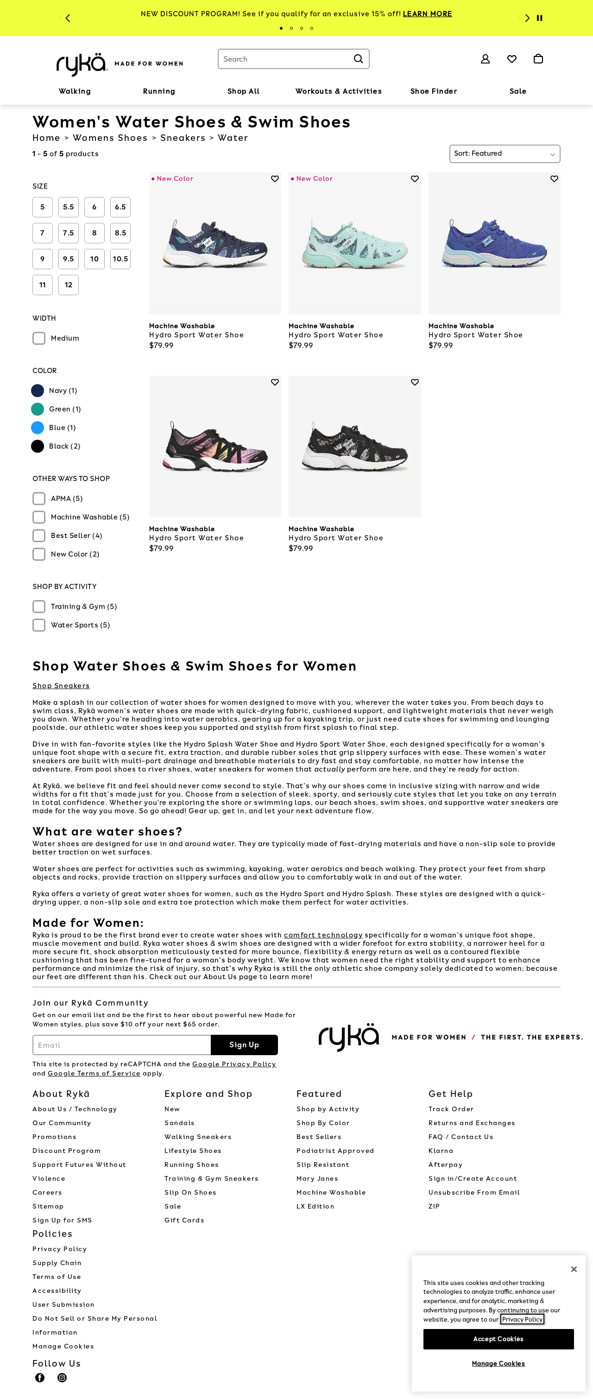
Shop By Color (323, 1123)
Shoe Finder (434, 91)
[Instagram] (62, 1382)
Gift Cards (184, 1220)
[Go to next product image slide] (275, 234)
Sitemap (48, 1206)
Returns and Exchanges (472, 1123)
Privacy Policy (59, 1249)
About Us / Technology (75, 1109)
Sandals (179, 1123)
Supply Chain (57, 1263)
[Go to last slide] (66, 18)
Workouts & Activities (339, 91)
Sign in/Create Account (473, 1179)
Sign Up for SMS (62, 1220)
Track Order (451, 1109)
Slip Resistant (322, 1165)
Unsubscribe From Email (474, 1192)
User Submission (63, 1305)
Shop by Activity (328, 1109)
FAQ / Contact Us (461, 1137)
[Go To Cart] (538, 59)
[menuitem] (74, 93)
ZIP (435, 1206)
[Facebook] (40, 1382)
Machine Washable (331, 1192)
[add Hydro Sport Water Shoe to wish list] (275, 178)
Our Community (62, 1123)
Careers (47, 1192)
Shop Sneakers (61, 686)
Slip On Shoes (190, 1192)
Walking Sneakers (198, 1137)
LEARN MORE (428, 14)
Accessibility (57, 1291)
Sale (518, 91)
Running (159, 91)
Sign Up (244, 1044)
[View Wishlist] (512, 58)
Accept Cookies (498, 1338)
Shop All (243, 91)
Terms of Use (56, 1277)
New (172, 1109)
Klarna (441, 1151)
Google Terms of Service (94, 1073)
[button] (95, 91)
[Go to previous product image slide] (155, 234)
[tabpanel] (296, 14)
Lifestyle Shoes (193, 1151)
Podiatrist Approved (335, 1151)
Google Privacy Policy (234, 1064)
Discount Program (66, 1151)
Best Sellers (318, 1137)
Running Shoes (191, 1165)
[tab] (281, 28)
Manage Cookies (63, 1346)
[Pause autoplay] (539, 18)
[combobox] (294, 59)
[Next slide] (526, 18)
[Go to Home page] (120, 63)
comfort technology (323, 935)
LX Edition (315, 1206)
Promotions (54, 1137)
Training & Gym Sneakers (211, 1179)
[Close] (574, 1269)
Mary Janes (317, 1179)
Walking (75, 91)
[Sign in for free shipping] (485, 58)
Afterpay (446, 1165)
